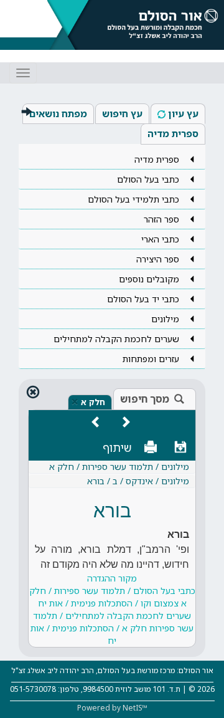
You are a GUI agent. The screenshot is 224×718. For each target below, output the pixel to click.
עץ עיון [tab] (183, 113)
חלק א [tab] (93, 402)
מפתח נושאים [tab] (58, 113)
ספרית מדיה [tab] (172, 133)
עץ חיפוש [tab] (122, 113)
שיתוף (117, 447)
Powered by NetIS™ (112, 707)
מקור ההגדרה (112, 609)
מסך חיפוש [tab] (144, 399)
